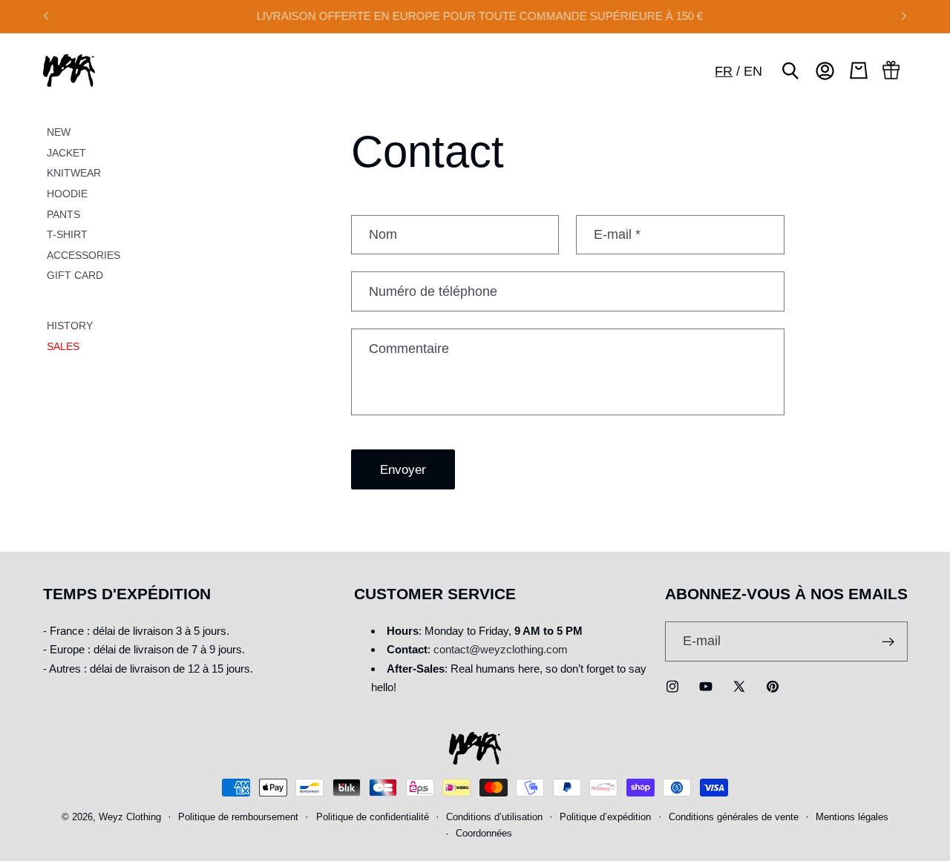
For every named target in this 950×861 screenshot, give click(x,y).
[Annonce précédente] (46, 16)
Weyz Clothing (130, 818)
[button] (790, 70)
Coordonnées (484, 834)
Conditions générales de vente (734, 818)
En (753, 71)
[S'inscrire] (888, 641)
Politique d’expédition (605, 818)
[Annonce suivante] (904, 16)
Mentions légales (852, 818)
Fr (724, 71)
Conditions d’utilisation (494, 818)
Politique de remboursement (238, 818)
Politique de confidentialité (372, 818)
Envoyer (403, 469)
